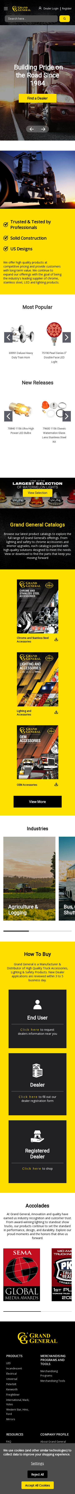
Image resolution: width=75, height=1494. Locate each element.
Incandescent (14, 1368)
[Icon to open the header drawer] (5, 8)
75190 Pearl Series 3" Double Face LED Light (54, 357)
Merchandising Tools (52, 1381)
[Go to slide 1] (8, 337)
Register (67, 8)
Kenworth (12, 1389)
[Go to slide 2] (66, 337)
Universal (11, 1379)
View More (37, 801)
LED (8, 1363)
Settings (37, 1463)
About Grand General (53, 1441)
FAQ (8, 1441)
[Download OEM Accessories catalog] (56, 785)
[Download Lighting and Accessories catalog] (56, 712)
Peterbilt (11, 1384)
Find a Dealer (37, 98)
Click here (30, 1030)
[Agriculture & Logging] (29, 878)
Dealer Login (51, 8)
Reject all (37, 1474)
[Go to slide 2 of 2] (43, 129)
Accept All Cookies (37, 1485)
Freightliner (13, 1394)
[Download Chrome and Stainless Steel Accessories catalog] (56, 640)
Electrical (11, 1373)
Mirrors (10, 1419)
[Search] (64, 18)
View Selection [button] (37, 493)
